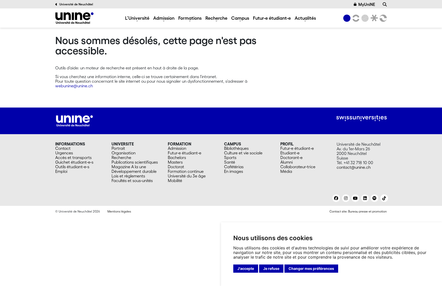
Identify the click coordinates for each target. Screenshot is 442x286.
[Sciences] (364, 18)
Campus (240, 17)
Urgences (64, 153)
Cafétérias (234, 166)
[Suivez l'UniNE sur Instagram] (346, 198)
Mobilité (175, 180)
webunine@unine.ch (74, 85)
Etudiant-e (290, 153)
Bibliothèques (236, 148)
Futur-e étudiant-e (272, 17)
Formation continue (186, 171)
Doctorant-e (291, 157)
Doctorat (176, 166)
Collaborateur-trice (297, 166)
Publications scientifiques (135, 162)
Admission (163, 17)
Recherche (216, 17)
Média (286, 171)
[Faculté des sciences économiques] (382, 18)
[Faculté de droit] (373, 18)
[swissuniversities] (361, 118)
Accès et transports (73, 157)
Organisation (124, 153)
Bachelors (177, 157)
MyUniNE (366, 4)
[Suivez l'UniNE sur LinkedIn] (365, 198)
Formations (190, 17)
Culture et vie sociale (243, 153)
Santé (229, 162)
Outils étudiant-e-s (72, 166)
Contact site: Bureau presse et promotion (358, 211)
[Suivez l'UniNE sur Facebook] (336, 198)
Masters (175, 162)
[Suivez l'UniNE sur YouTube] (355, 198)
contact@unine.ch (354, 167)
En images (233, 171)
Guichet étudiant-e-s (74, 162)
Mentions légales (119, 211)
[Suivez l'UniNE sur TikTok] (384, 198)
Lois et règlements (128, 176)
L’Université (137, 17)
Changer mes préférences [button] (311, 268)
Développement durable (134, 171)
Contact (63, 148)
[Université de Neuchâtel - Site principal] (74, 120)
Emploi (61, 171)
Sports (230, 157)
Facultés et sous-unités (132, 180)
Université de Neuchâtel (76, 4)
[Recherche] (385, 4)
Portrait (118, 148)
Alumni (286, 162)
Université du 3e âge (187, 176)
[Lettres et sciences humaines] (355, 18)
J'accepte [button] (245, 268)
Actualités (305, 17)
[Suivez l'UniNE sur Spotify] (374, 198)
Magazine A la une (129, 166)
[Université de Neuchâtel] (74, 18)
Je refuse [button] (271, 268)
